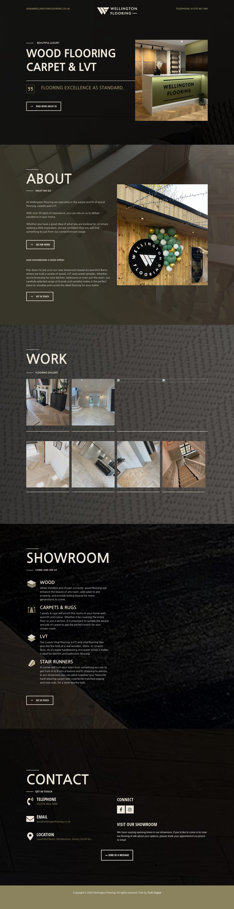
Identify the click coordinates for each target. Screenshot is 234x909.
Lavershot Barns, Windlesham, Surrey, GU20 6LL (64, 839)
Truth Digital (154, 892)
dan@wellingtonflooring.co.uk (48, 8)
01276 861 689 (47, 803)
